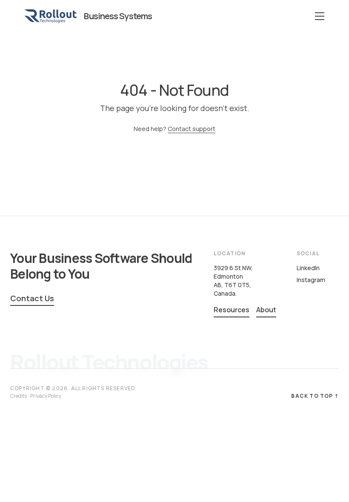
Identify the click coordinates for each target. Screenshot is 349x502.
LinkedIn (308, 268)
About (266, 309)
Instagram (311, 280)
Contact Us (32, 298)
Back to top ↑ (315, 396)
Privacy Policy (45, 395)
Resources (231, 309)
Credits (18, 395)
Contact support (191, 129)
